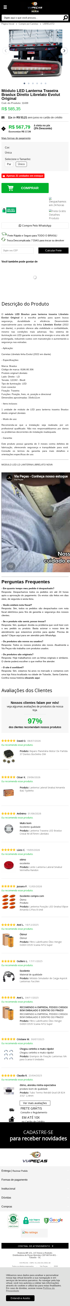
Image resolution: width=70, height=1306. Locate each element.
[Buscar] (65, 17)
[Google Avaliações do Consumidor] (34, 1233)
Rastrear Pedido (20, 1171)
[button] (24, 83)
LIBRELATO (48, 24)
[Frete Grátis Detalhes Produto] (59, 214)
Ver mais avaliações (35, 1103)
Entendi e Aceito (20, 1298)
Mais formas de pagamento (16, 138)
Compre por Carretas (29, 24)
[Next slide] (64, 50)
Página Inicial (8, 24)
